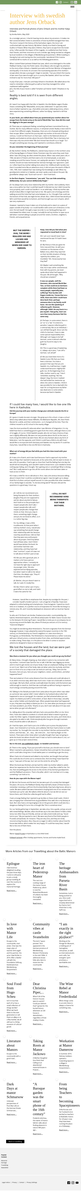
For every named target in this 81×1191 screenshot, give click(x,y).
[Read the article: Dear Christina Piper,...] (30, 979)
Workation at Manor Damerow (66, 1045)
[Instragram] (60, 3)
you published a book (30, 744)
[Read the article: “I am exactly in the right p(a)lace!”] (57, 919)
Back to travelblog (15, 1141)
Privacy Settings (32, 1182)
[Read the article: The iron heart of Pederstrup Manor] (30, 859)
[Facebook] (57, 3)
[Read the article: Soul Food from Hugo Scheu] (4, 979)
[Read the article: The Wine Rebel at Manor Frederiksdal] (57, 979)
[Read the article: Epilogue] (4, 859)
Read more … (12, 891)
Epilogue (13, 864)
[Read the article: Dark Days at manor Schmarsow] (4, 1079)
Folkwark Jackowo (16, 837)
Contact (65, 2)
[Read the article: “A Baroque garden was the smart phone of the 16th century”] (30, 1079)
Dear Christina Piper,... (39, 988)
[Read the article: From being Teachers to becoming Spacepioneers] (57, 1079)
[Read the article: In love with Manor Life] (4, 919)
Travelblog (4, 1165)
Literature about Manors (14, 1045)
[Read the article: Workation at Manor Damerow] (57, 1036)
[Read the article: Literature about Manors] (4, 1036)
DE (72, 2)
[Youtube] (77, 1183)
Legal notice (6, 1182)
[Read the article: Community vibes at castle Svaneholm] (30, 919)
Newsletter (4, 1168)
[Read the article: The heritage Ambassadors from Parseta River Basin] (57, 859)
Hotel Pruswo (20, 834)
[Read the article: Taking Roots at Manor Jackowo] (30, 1036)
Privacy (14, 1182)
